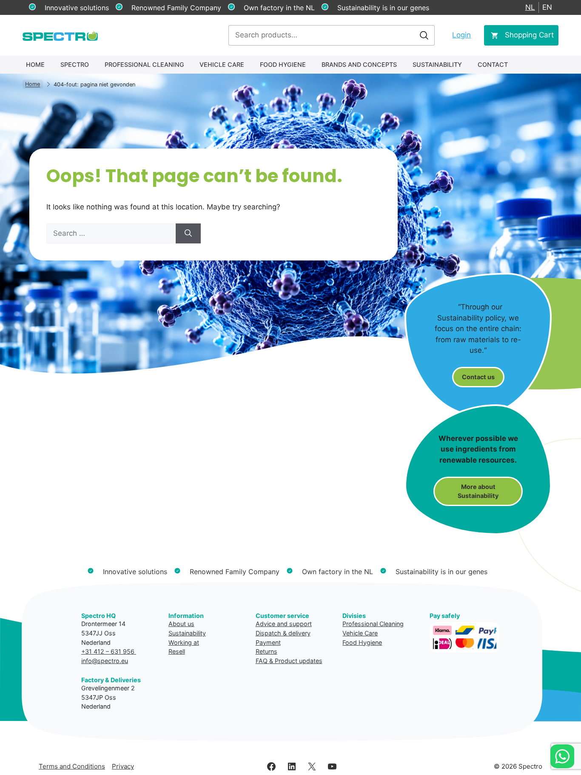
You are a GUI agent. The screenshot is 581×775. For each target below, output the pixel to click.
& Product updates (295, 660)
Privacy (123, 766)
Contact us (478, 376)
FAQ (262, 660)
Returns (266, 651)
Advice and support (284, 623)
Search (424, 35)
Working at (183, 642)
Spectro (74, 64)
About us (181, 623)
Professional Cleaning (144, 64)
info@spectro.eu (104, 660)
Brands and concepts (359, 64)
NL (530, 7)
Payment (268, 642)
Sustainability (437, 64)
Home (35, 64)
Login (461, 35)
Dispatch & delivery (283, 633)
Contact (493, 64)
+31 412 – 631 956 (108, 651)
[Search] (188, 233)
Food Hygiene (283, 64)
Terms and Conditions (72, 766)
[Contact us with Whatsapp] (562, 756)
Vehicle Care (221, 64)
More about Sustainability (478, 491)
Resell (176, 651)
